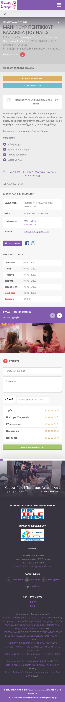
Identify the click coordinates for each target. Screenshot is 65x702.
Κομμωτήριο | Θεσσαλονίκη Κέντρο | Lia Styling (27, 621)
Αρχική (25, 37)
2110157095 (30, 221)
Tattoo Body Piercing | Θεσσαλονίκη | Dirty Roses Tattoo (32, 653)
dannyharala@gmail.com (36, 231)
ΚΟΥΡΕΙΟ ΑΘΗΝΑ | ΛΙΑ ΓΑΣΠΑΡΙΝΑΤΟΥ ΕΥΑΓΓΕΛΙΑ (27, 617)
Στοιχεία (37, 37)
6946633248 (30, 224)
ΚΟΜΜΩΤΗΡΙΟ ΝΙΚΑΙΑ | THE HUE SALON (28, 643)
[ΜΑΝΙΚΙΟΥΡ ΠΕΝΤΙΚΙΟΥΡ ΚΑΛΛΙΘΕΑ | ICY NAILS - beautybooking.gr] (32, 175)
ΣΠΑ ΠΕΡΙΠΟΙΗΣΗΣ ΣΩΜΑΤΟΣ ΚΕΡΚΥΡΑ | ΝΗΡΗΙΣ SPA (32, 664)
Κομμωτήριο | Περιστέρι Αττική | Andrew (28, 661)
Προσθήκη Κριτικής (34, 78)
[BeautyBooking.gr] (25, 5)
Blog (32, 605)
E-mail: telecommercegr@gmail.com (32, 566)
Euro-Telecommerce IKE (39, 690)
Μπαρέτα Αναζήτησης (15, 22)
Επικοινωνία (14, 243)
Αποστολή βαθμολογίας (32, 447)
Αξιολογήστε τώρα (50, 491)
